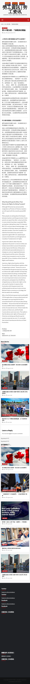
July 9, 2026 (9, 422)
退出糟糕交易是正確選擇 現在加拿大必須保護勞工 (14, 468)
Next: (9, 334)
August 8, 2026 (10, 497)
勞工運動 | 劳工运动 (6, 415)
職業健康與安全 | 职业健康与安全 (9, 490)
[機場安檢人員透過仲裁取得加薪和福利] (15, 537)
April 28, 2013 (10, 32)
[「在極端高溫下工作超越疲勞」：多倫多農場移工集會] (15, 483)
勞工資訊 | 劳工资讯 (15, 9)
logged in (10, 433)
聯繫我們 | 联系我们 (6, 656)
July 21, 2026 (9, 550)
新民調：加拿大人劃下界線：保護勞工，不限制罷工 (14, 522)
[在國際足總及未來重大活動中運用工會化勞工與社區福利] (15, 380)
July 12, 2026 (9, 395)
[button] (2, 20)
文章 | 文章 (5, 28)
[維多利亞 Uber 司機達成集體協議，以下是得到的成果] (15, 407)
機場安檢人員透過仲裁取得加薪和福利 (11, 548)
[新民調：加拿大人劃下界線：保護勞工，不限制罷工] (15, 510)
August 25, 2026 (10, 368)
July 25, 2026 (9, 523)
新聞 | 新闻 (5, 518)
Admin (4, 32)
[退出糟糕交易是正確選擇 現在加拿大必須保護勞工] (15, 353)
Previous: (7, 330)
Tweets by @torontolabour (8, 592)
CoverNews (11, 681)
